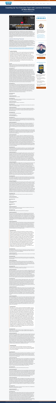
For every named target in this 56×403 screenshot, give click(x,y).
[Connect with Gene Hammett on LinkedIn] (48, 0)
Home (21, 3)
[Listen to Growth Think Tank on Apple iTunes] (40, 18)
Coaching (31, 3)
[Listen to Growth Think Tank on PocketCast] (41, 18)
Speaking (34, 3)
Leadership (31, 11)
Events (37, 3)
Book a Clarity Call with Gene (41, 87)
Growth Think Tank (27, 11)
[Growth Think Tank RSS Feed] (43, 18)
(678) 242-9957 (12, 0)
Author (28, 3)
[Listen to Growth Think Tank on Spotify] (37, 18)
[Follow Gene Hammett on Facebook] (47, 0)
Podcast (41, 3)
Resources (44, 3)
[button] (50, 3)
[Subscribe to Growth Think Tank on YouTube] (45, 18)
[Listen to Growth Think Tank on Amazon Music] (38, 18)
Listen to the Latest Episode (41, 20)
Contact (48, 3)
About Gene (24, 3)
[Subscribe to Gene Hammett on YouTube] (49, 0)
